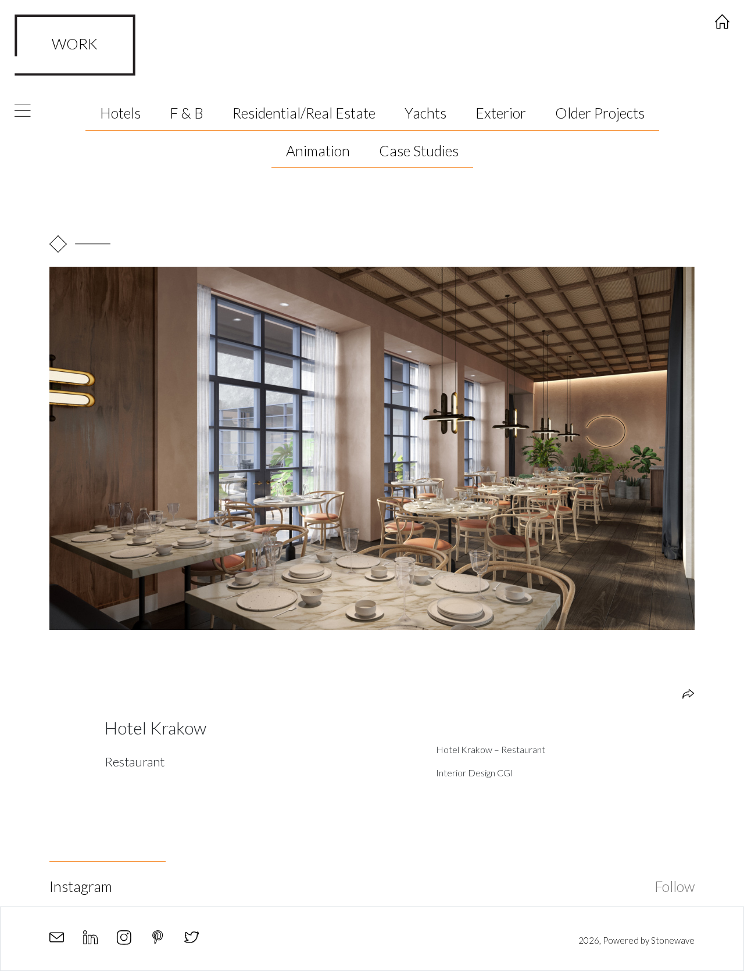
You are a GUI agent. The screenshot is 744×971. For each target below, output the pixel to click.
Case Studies (419, 150)
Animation (318, 150)
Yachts (425, 112)
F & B (186, 112)
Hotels (120, 112)
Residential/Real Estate (304, 112)
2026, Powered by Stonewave (636, 940)
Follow (674, 886)
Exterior (500, 112)
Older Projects (600, 112)
